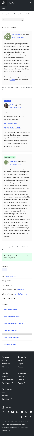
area (4, 270)
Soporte (5, 376)
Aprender (5, 373)
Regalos (21, 383)
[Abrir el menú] (31, 3)
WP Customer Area (10, 124)
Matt (4, 392)
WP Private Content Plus (12, 128)
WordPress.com (8, 389)
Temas (20, 360)
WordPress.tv (7, 383)
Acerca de (5, 357)
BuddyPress (7, 399)
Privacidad (5, 367)
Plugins (20, 364)
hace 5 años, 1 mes (18, 37)
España (8, 407)
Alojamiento (6, 364)
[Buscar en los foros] (22, 19)
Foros (3, 8)
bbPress (6, 396)
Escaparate (22, 357)
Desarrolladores (7, 380)
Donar (21, 380)
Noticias (5, 360)
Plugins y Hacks (13, 14)
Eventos (21, 376)
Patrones (21, 367)
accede (12, 80)
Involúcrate (22, 373)
